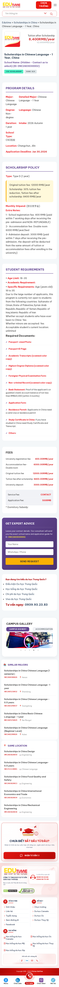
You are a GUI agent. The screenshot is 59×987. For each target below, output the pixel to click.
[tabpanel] (29, 640)
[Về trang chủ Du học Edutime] (15, 872)
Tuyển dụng (11, 916)
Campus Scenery (17, 629)
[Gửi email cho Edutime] (32, 961)
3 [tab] (31, 650)
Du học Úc (39, 916)
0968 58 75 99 (42, 879)
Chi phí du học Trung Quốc (20, 594)
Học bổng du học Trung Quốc (22, 589)
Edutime (6, 22)
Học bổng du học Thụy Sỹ (43, 944)
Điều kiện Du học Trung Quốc (22, 584)
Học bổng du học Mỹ (15, 943)
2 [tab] (27, 650)
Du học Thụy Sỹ (41, 920)
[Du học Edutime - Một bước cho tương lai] (11, 5)
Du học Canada (41, 911)
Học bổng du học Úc (42, 936)
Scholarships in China (25, 22)
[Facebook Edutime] (22, 961)
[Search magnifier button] (51, 14)
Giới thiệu (10, 907)
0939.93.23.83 (36, 604)
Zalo (27, 960)
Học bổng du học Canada (14, 937)
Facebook (10, 924)
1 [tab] (22, 650)
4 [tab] (35, 650)
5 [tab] (39, 650)
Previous (5, 640)
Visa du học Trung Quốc (19, 599)
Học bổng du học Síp (15, 950)
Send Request (29, 561)
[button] (55, 4)
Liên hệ (9, 911)
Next (53, 640)
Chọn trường (40, 907)
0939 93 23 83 (42, 877)
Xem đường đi (12, 920)
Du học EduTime (37, 971)
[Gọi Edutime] (37, 961)
